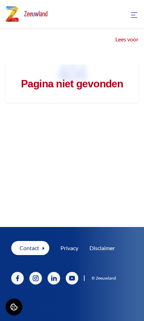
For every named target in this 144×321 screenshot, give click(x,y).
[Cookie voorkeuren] (14, 307)
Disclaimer (102, 248)
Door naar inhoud (27, 9)
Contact (29, 248)
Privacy (69, 248)
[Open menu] (134, 15)
